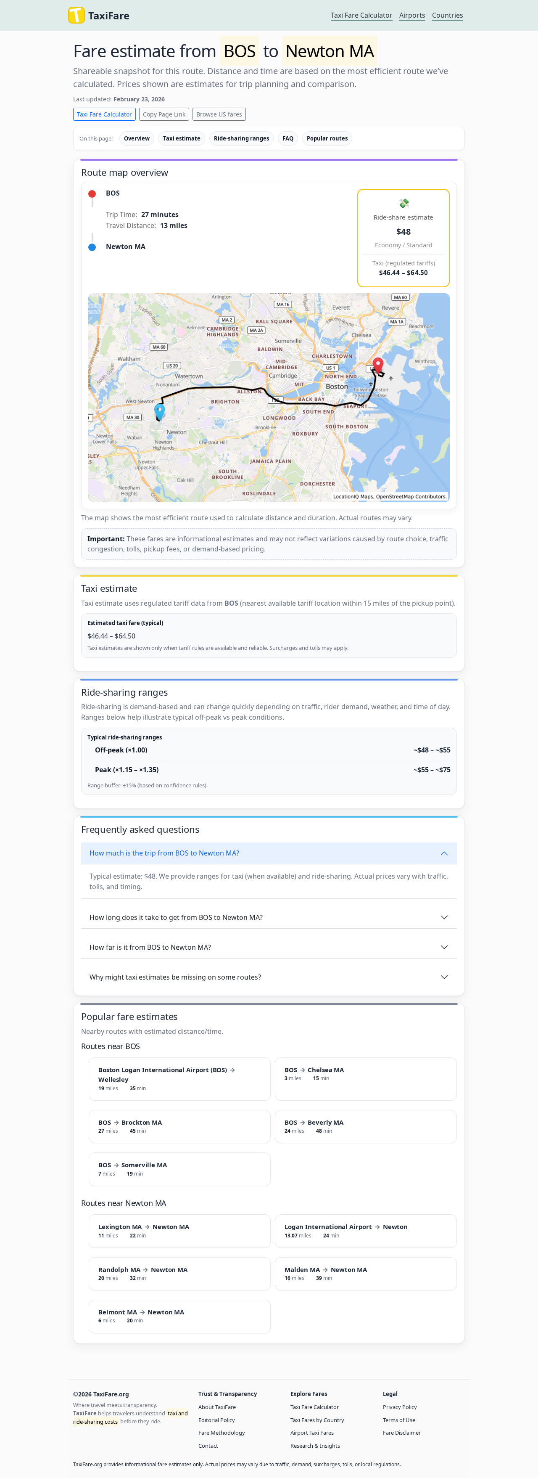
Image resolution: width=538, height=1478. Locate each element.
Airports (412, 15)
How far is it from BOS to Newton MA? (150, 947)
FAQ (287, 138)
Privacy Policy (400, 1407)
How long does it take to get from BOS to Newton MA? (176, 917)
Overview (137, 138)
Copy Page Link (164, 114)
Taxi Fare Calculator (362, 15)
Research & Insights (315, 1445)
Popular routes (327, 138)
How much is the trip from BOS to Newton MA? (164, 853)
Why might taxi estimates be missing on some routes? (175, 977)
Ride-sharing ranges (241, 138)
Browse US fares (219, 114)
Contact (208, 1445)
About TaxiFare (217, 1407)
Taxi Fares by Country (317, 1420)
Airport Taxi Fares (312, 1432)
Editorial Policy (216, 1420)
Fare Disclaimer (402, 1432)
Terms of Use (399, 1420)
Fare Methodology (221, 1432)
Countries (447, 15)
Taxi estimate (181, 138)
